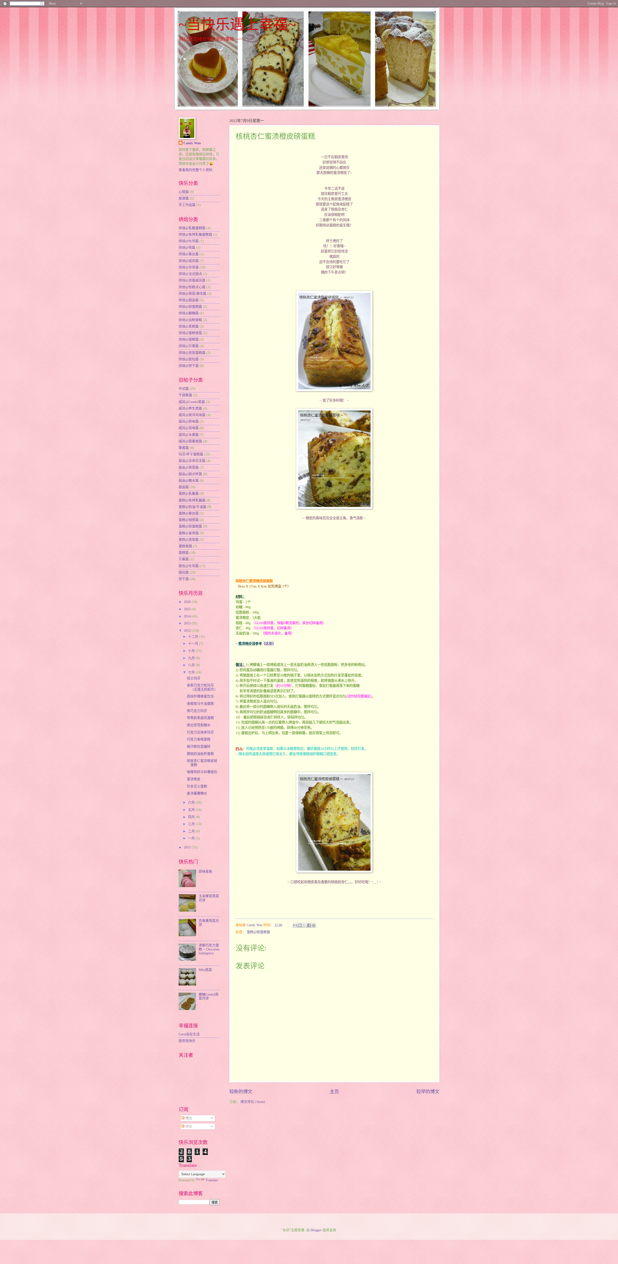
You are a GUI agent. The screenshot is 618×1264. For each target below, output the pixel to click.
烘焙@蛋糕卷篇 (190, 333)
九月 (192, 658)
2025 (188, 609)
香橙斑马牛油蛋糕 (200, 703)
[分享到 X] (304, 925)
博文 (188, 1118)
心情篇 (184, 192)
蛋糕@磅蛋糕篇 (258, 932)
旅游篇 (184, 198)
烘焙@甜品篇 (189, 300)
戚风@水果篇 (189, 435)
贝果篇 (184, 559)
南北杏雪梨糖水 (199, 725)
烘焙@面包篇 (189, 359)
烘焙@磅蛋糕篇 (190, 306)
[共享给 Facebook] (309, 925)
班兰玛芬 (193, 678)
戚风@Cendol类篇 (192, 402)
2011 (188, 847)
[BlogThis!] (299, 925)
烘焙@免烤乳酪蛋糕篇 (195, 234)
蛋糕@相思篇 (189, 520)
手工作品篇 (187, 205)
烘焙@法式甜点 (190, 274)
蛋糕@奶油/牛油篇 (192, 507)
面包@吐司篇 (189, 566)
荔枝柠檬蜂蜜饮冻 (200, 696)
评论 (188, 1126)
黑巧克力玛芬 (197, 711)
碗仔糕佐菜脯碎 (199, 746)
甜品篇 (184, 487)
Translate (211, 1180)
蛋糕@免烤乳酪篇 (192, 500)
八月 (192, 665)
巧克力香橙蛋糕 (199, 739)
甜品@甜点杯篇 (190, 474)
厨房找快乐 (187, 1041)
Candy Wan (192, 143)
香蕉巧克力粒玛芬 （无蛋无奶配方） (202, 687)
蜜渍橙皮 (193, 779)
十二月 (193, 636)
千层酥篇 (185, 395)
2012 (188, 630)
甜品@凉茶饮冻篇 (192, 461)
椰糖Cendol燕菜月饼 (208, 996)
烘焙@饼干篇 (189, 366)
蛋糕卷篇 (185, 546)
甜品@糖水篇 (189, 480)
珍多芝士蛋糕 (197, 786)
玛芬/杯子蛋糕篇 (191, 454)
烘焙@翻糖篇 (189, 313)
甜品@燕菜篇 (189, 467)
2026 (188, 602)
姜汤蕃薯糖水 (197, 793)
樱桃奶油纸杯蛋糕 (200, 754)
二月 (192, 831)
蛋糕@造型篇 (189, 539)
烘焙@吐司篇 (189, 241)
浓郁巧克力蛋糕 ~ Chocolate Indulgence (209, 949)
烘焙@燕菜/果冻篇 (192, 293)
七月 (192, 672)
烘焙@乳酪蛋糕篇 (192, 228)
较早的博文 (427, 1091)
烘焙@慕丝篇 (189, 254)
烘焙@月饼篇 (189, 267)
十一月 (193, 643)
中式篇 (184, 388)
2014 (188, 616)
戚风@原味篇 (189, 421)
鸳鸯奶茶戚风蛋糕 (200, 718)
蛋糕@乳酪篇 (189, 493)
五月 (192, 810)
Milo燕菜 (205, 970)
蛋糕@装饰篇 (189, 533)
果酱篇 (184, 448)
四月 (192, 817)
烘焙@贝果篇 (189, 346)
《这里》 (268, 644)
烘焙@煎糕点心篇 (192, 287)
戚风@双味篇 (189, 428)
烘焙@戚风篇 (189, 261)
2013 (188, 623)
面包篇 (184, 572)
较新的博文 (240, 1091)
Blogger (316, 1230)
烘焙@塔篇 (187, 247)
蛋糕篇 (184, 552)
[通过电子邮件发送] (295, 925)
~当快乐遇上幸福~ (237, 25)
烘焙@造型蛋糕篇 (192, 353)
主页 (334, 1091)
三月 (192, 824)
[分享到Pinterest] (313, 925)
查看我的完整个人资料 (195, 170)
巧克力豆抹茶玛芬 (200, 732)
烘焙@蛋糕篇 (189, 339)
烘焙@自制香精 (190, 320)
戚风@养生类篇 (190, 408)
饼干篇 (184, 579)
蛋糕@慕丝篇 (189, 513)
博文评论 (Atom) (252, 1102)
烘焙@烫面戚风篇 (192, 280)
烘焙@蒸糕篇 (189, 326)
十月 (192, 651)
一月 (192, 838)
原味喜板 (205, 871)
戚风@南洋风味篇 (192, 415)
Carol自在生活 (189, 1034)
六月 (192, 802)
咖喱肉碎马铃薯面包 (202, 772)
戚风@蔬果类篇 (190, 441)
